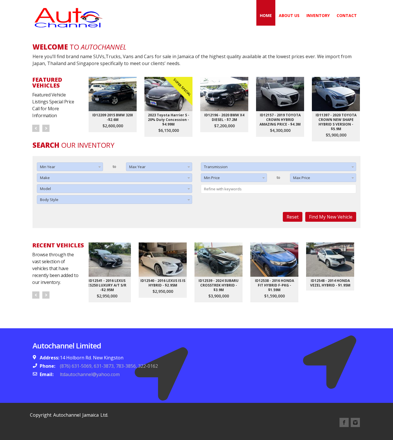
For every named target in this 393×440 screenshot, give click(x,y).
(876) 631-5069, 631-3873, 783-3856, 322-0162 (109, 366)
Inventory (318, 15)
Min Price (212, 177)
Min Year (47, 166)
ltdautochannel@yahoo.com (90, 374)
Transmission (216, 166)
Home (266, 15)
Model (45, 188)
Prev (35, 128)
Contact (347, 15)
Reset (293, 217)
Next (45, 128)
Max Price (301, 177)
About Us (289, 15)
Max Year (137, 166)
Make (45, 177)
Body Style (49, 199)
